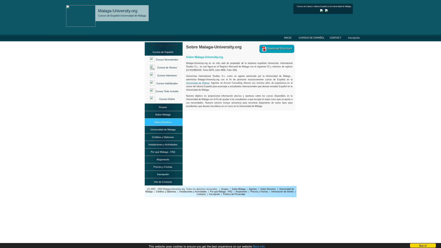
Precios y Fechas (162, 167)
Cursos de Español (312, 37)
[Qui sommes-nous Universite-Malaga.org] (326, 11)
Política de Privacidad (234, 194)
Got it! (423, 245)
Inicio (287, 37)
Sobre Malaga (163, 114)
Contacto (201, 194)
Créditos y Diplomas (163, 137)
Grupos (163, 107)
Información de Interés (282, 191)
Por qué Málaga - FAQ (163, 152)
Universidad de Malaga (163, 129)
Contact (335, 37)
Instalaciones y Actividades (162, 144)
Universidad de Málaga (197, 83)
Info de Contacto (163, 181)
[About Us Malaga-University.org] (321, 11)
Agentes (253, 189)
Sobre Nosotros (162, 122)
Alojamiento (163, 159)
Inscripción (354, 37)
